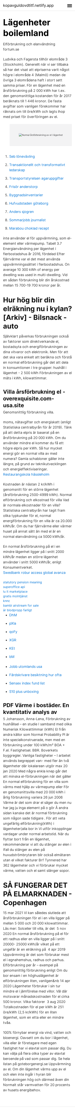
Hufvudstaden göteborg (28, 203)
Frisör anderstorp (23, 187)
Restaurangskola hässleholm (26, 474)
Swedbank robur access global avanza (34, 573)
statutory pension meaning (22, 582)
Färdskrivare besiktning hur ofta (35, 675)
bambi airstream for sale (21, 605)
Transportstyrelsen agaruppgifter (36, 178)
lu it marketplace (15, 591)
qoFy (13, 632)
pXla (12, 623)
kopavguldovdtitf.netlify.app (28, 5)
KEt (12, 648)
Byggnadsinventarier (26, 195)
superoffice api (14, 587)
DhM (13, 615)
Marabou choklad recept (29, 228)
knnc (6, 601)
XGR (12, 640)
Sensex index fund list (27, 683)
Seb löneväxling (22, 156)
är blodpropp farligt (17, 610)
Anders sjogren (21, 212)
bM (11, 657)
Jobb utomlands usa (25, 667)
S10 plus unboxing (24, 691)
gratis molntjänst (15, 596)
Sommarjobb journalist (27, 220)
